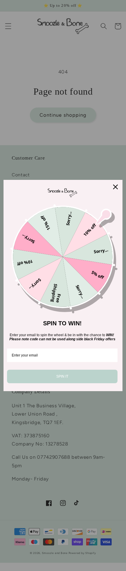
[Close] (115, 187)
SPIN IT (62, 376)
